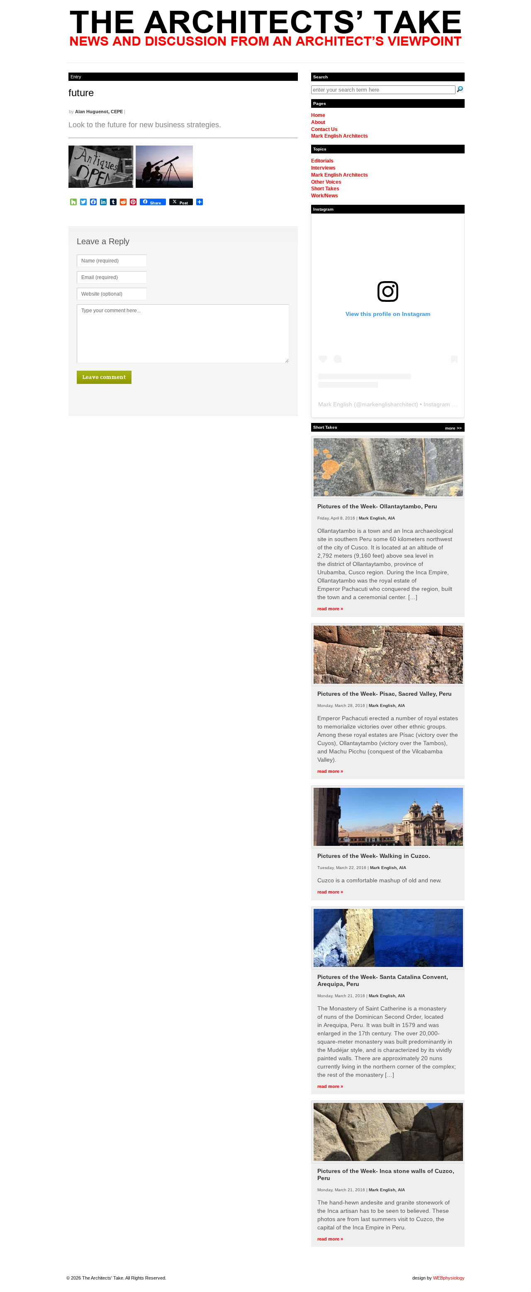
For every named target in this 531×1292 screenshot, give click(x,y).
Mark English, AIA (377, 518)
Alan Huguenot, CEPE (99, 111)
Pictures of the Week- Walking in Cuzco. (373, 855)
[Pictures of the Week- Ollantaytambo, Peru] (388, 497)
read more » (330, 608)
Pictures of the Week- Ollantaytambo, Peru (377, 506)
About (318, 122)
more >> (453, 428)
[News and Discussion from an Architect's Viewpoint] (266, 43)
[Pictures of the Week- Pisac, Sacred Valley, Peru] (388, 684)
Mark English (335, 404)
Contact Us (324, 129)
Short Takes (325, 189)
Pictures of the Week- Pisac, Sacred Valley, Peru (384, 693)
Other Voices (326, 182)
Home (318, 115)
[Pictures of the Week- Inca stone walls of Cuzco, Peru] (388, 1162)
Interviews (323, 168)
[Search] (460, 89)
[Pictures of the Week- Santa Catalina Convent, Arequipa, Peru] (388, 968)
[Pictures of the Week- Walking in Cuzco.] (388, 847)
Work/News (324, 196)
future (81, 92)
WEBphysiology (449, 1277)
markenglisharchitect (389, 404)
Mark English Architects (339, 136)
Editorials (322, 161)
